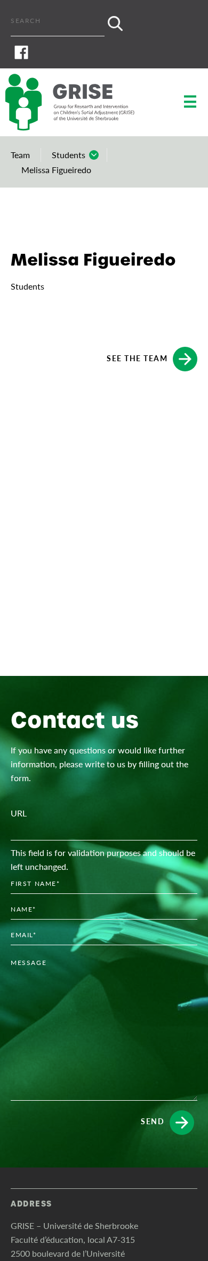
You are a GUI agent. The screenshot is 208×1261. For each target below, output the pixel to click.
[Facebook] (104, 52)
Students (68, 155)
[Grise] (80, 102)
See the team (137, 357)
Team (20, 155)
